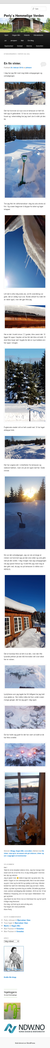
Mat (22, 40)
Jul (5, 40)
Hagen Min (16, 35)
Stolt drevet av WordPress (25, 1043)
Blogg (13, 851)
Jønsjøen (13, 40)
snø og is (12, 853)
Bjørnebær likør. (24, 920)
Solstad (20, 46)
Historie (27, 35)
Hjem (6, 35)
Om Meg (31, 40)
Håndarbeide (38, 35)
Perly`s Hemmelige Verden (24, 15)
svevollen (28, 851)
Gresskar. (20, 928)
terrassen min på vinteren (26, 853)
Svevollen (39, 46)
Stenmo (29, 46)
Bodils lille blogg (10, 977)
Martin (6, 925)
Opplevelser (8, 46)
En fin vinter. (12, 63)
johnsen (29, 67)
